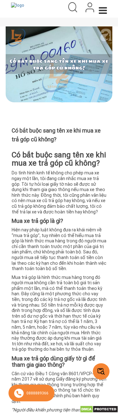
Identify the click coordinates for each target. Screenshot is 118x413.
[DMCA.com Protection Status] (99, 408)
